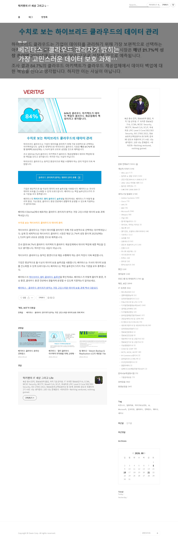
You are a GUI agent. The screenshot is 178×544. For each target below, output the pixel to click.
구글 (124, 218)
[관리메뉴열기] (173, 5)
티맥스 (125, 258)
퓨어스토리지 (128, 264)
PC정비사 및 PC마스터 (131, 322)
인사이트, (131, 409)
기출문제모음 (128, 377)
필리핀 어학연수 (128, 186)
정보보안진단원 (128, 335)
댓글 (20, 365)
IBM (124, 208)
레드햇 (125, 228)
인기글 (129, 423)
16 (125, 472)
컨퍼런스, (148, 409)
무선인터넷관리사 (129, 362)
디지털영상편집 (129, 312)
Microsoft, (122, 409)
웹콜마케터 (126, 365)
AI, (149, 405)
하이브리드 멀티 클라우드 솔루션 (44, 277)
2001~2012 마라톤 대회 (132, 182)
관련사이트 (146, 533)
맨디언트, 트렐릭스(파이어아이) (135, 231)
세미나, (121, 413)
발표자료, (130, 405)
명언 (122, 269)
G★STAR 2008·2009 (130, 189)
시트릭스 (127, 234)
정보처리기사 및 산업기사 (132, 338)
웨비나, (156, 409)
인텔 (125, 248)
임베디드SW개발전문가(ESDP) (134, 368)
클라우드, (140, 409)
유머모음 (124, 381)
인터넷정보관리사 (130, 298)
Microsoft (127, 211)
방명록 (44, 17)
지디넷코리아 (128, 254)
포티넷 (125, 261)
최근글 (121, 423)
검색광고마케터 (129, 308)
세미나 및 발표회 (128, 194)
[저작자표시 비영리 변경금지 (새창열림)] (51, 298)
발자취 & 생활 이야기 (131, 176)
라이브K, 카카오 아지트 (131, 224)
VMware (126, 214)
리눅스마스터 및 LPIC (131, 302)
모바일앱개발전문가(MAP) (133, 315)
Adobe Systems (130, 198)
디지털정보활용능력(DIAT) (133, 305)
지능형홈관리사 (128, 345)
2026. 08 (139, 453)
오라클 (125, 238)
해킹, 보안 (125, 283)
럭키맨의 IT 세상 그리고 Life (33, 5)
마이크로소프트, (141, 405)
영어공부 (124, 274)
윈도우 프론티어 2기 (131, 244)
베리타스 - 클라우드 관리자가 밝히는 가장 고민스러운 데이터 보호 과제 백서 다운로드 (58, 287)
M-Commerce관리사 (130, 355)
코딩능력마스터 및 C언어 (132, 318)
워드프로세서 (128, 292)
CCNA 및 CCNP (129, 348)
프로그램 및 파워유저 (129, 278)
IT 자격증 (124, 288)
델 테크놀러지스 (128, 221)
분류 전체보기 (126, 164)
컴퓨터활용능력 (129, 295)
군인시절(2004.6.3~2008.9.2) (134, 179)
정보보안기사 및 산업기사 (132, 342)
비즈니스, (121, 405)
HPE (124, 204)
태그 (31, 17)
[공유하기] (28, 298)
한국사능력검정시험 (128, 373)
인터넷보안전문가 (129, 328)
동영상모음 (125, 386)
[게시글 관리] (32, 298)
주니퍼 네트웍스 (128, 251)
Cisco (125, 201)
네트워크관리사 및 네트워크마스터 (136, 325)
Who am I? (126, 172)
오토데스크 (127, 241)
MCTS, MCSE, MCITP (131, 352)
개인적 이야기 (126, 168)
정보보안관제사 (128, 332)
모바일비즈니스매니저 (131, 358)
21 (149, 472)
